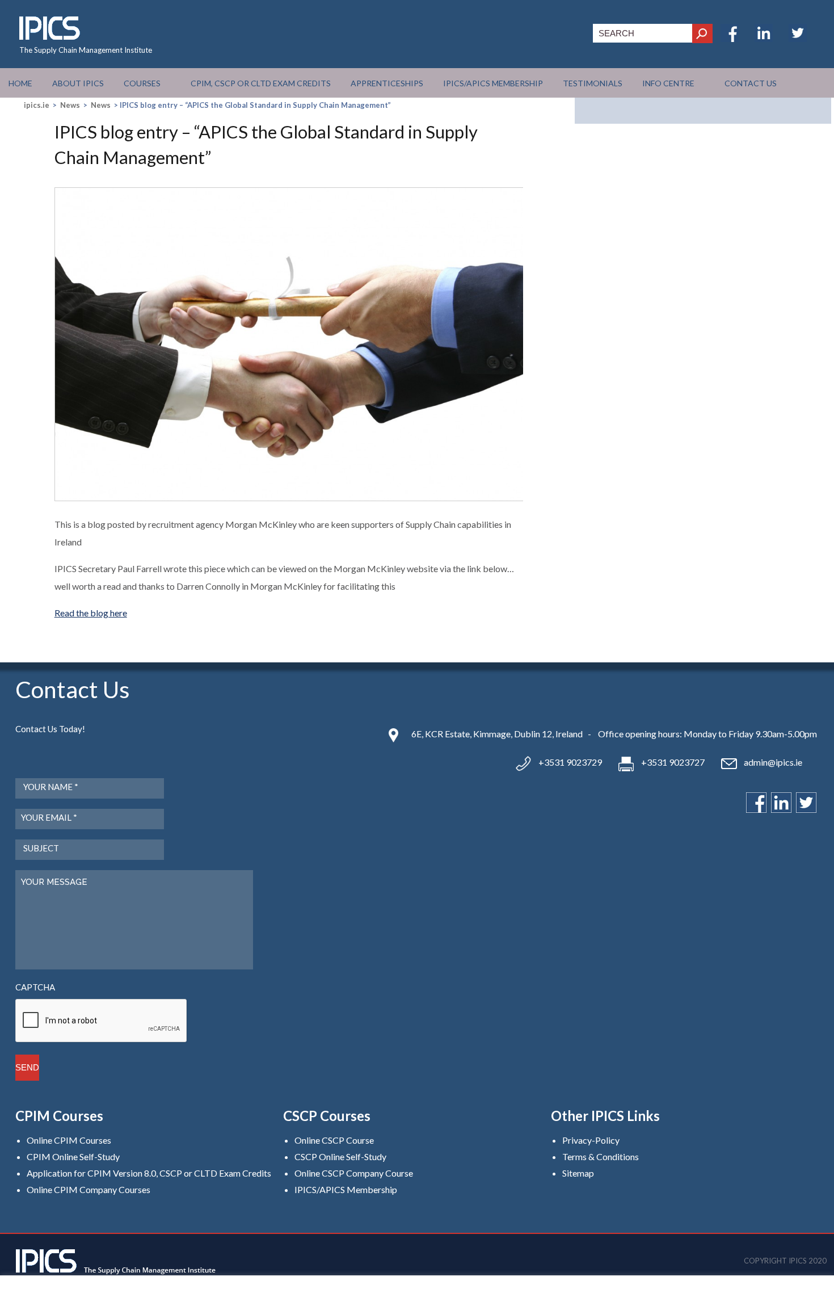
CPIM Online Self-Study (73, 1156)
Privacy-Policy (591, 1140)
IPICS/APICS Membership (345, 1189)
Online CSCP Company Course (353, 1173)
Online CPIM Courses (69, 1140)
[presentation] (101, 1021)
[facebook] (730, 38)
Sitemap (578, 1173)
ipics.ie (36, 105)
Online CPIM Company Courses (88, 1189)
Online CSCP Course (334, 1140)
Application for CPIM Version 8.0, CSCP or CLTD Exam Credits (149, 1173)
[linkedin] (764, 38)
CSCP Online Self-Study (340, 1156)
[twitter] (798, 38)
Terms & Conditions (600, 1156)
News (70, 105)
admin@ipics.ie (773, 762)
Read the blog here (90, 612)
